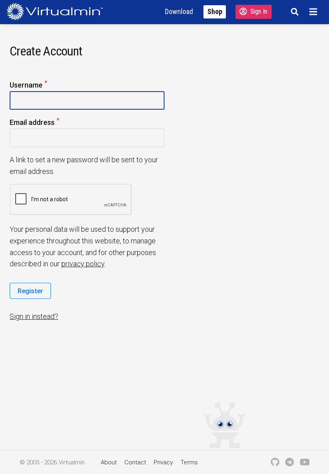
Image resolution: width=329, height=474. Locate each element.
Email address (47, 122)
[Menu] (314, 11)
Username (41, 84)
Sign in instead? (34, 316)
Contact (135, 462)
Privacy (163, 462)
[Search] (293, 11)
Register (30, 291)
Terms (189, 462)
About (109, 462)
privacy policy (82, 263)
